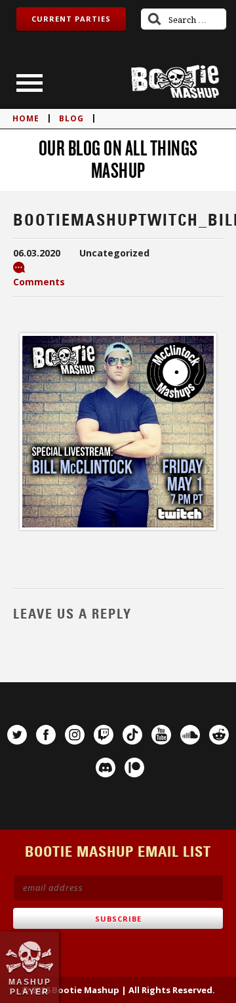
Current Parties (71, 19)
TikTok (132, 735)
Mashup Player (30, 986)
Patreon (134, 767)
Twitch (103, 735)
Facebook (46, 735)
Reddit (219, 735)
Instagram (75, 735)
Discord (105, 767)
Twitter (17, 735)
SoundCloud (190, 735)
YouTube (161, 735)
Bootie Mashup (175, 81)
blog (71, 118)
